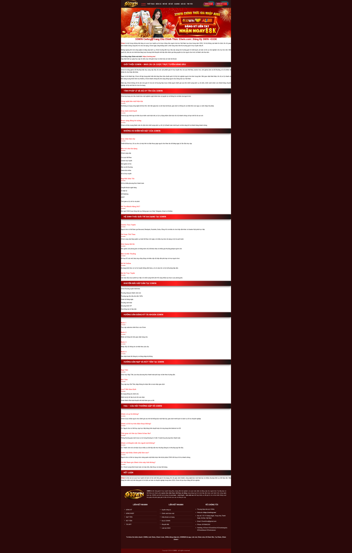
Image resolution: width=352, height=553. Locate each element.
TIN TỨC (190, 4)
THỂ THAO (151, 4)
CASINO (177, 4)
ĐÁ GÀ (183, 4)
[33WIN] (131, 4)
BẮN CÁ (158, 4)
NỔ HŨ (165, 4)
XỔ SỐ (170, 4)
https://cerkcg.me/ (149, 56)
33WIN (143, 4)
